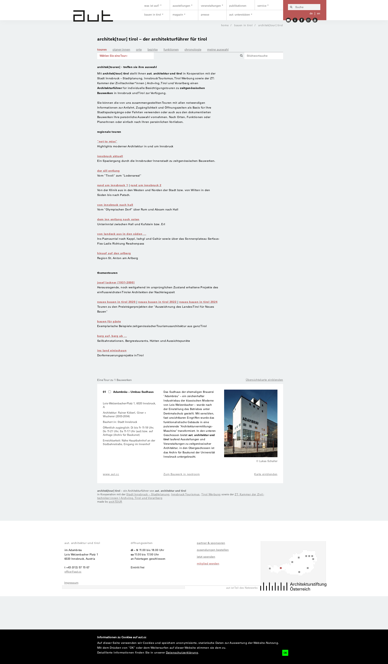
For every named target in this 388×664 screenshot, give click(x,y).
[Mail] (288, 19)
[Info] (295, 19)
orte (139, 49)
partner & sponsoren (211, 543)
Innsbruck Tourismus (185, 494)
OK (285, 652)
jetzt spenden (206, 556)
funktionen (171, 49)
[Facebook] (301, 19)
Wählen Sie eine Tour (113, 55)
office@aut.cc (72, 571)
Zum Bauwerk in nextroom (181, 474)
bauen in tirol (152, 14)
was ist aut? (151, 5)
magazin (178, 14)
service (261, 5)
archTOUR (115, 501)
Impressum (71, 582)
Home (225, 25)
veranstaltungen (211, 5)
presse (205, 14)
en (318, 13)
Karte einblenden (265, 474)
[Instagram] (308, 19)
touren (102, 49)
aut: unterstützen (239, 14)
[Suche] (291, 7)
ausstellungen (181, 5)
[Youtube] (315, 19)
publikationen (237, 5)
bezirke (153, 49)
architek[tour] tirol (270, 25)
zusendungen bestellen (213, 550)
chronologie (193, 49)
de (311, 13)
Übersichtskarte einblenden (264, 379)
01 (104, 392)
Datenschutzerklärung (182, 652)
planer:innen (121, 49)
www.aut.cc (111, 474)
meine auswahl (218, 49)
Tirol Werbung (211, 494)
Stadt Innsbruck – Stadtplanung (148, 494)
